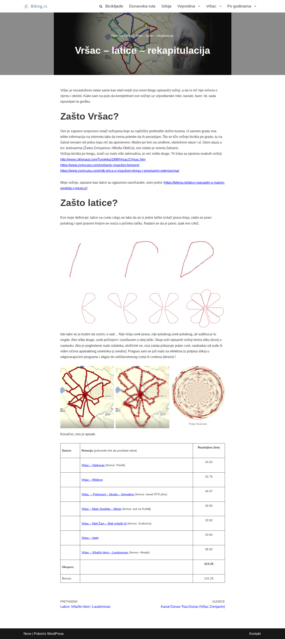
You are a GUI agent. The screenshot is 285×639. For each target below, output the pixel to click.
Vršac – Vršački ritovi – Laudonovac (105, 552)
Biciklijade (114, 6)
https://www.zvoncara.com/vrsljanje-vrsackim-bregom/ (99, 165)
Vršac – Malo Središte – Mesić (101, 508)
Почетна (117, 35)
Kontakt (255, 633)
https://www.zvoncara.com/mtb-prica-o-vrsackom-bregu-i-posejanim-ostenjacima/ (119, 170)
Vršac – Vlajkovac (93, 465)
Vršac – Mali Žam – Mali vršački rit (104, 523)
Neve (28, 633)
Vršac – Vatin (90, 537)
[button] (198, 6)
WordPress (55, 633)
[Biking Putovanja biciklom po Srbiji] (36, 6)
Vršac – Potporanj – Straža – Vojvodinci (108, 494)
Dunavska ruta (142, 6)
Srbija (166, 6)
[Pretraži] (100, 6)
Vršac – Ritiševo (92, 479)
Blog (129, 35)
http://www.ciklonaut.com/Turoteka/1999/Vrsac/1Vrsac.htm (102, 159)
